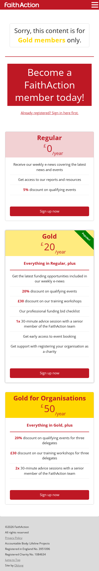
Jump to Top (12, 560)
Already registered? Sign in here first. (50, 112)
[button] (94, 5)
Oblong (18, 565)
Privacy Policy (13, 538)
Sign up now (49, 211)
